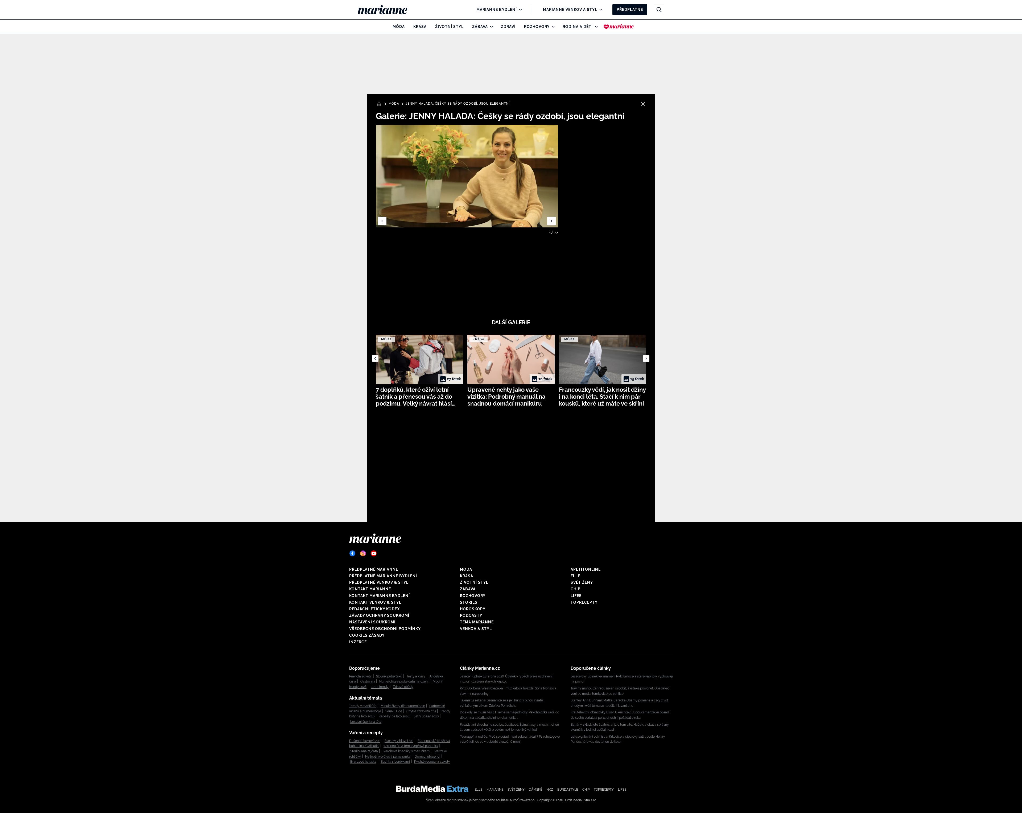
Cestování (367, 681)
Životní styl (449, 26)
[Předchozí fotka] (382, 221)
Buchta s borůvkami (395, 761)
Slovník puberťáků (389, 676)
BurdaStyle (567, 789)
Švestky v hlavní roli (399, 741)
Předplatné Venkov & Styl (379, 582)
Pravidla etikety (360, 676)
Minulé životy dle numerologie (403, 706)
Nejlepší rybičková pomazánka (387, 756)
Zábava (480, 26)
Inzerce (358, 642)
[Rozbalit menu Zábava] (490, 26)
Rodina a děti (578, 26)
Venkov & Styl (476, 629)
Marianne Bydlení (496, 9)
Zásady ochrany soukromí (379, 615)
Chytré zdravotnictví (421, 711)
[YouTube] (373, 553)
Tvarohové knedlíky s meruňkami (406, 751)
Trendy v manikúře (362, 706)
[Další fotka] (551, 221)
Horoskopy (472, 609)
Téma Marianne (477, 622)
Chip (575, 589)
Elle (575, 576)
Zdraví (508, 26)
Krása (420, 26)
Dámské (535, 789)
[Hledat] (659, 9)
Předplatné (630, 9)
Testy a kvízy (415, 676)
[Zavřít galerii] (643, 104)
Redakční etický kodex (374, 609)
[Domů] (387, 9)
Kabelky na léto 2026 (394, 716)
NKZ (549, 789)
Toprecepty (584, 602)
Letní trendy (380, 687)
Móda (399, 26)
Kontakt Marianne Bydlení (379, 596)
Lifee (576, 596)
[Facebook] (352, 553)
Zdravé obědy (403, 687)
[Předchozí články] (375, 358)
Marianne (495, 789)
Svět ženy (582, 582)
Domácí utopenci (427, 756)
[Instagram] (363, 553)
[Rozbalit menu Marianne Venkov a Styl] (599, 9)
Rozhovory (537, 26)
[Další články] (646, 358)
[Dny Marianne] (619, 26)
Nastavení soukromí (372, 622)
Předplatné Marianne (373, 569)
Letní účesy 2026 (426, 716)
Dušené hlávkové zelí (364, 741)
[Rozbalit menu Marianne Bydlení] (519, 9)
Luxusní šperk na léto (365, 722)
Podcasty (471, 615)
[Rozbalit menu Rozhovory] (552, 26)
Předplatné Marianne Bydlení (383, 576)
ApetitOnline (586, 569)
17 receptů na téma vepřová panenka (411, 746)
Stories (468, 602)
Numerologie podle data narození (403, 681)
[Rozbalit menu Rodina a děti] (595, 26)
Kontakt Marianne (370, 589)
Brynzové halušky (363, 761)
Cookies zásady (367, 635)
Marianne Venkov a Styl (570, 9)
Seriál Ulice (393, 711)
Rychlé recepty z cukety (432, 761)
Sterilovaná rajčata (364, 751)
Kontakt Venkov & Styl (375, 602)
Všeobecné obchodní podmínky (385, 629)
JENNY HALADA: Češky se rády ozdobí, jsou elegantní (458, 103)
